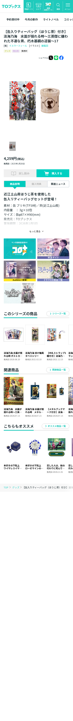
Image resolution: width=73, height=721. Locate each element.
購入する (57, 173)
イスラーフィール (18, 45)
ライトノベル (51, 19)
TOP (6, 487)
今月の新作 (31, 19)
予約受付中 (12, 19)
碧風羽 (44, 45)
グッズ (16, 487)
